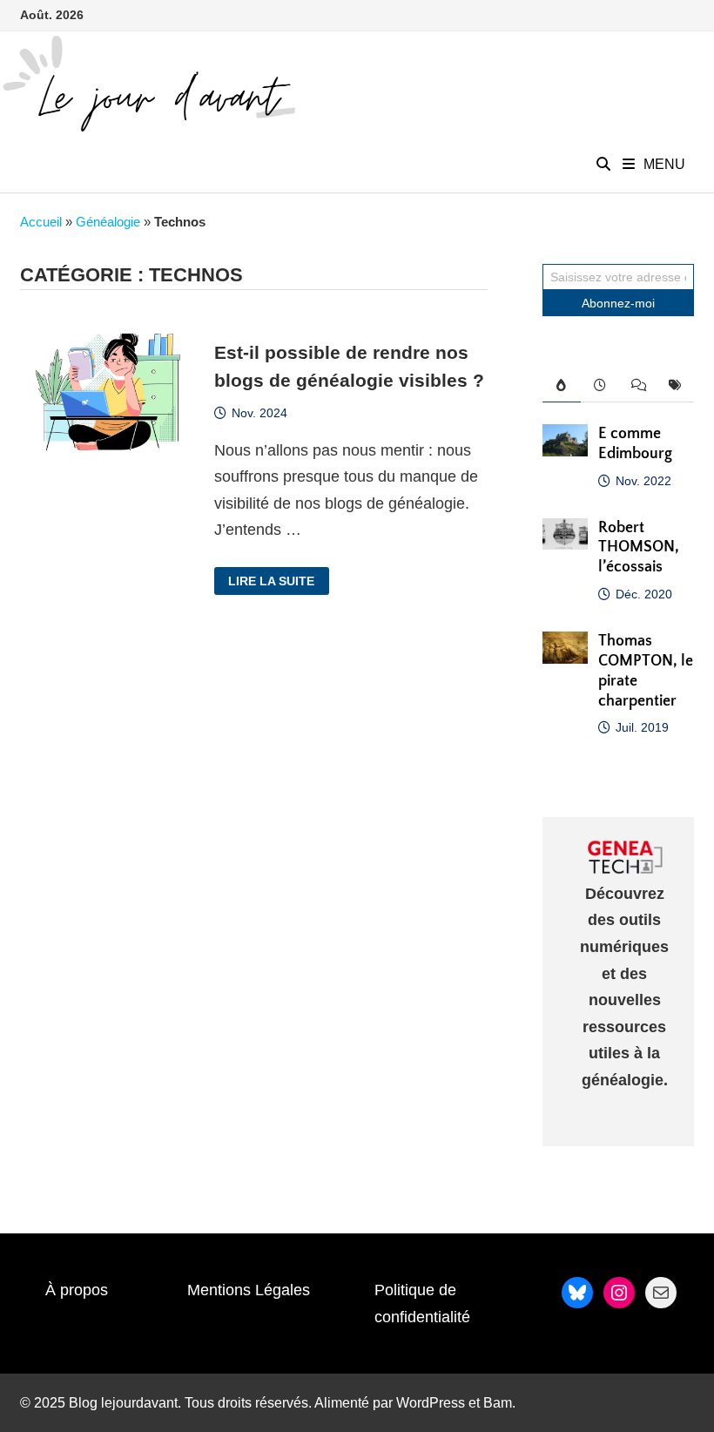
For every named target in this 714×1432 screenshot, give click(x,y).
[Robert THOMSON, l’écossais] (565, 531)
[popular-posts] (561, 385)
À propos (76, 1290)
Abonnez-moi (618, 303)
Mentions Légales (248, 1290)
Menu (664, 164)
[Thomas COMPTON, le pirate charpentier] (565, 644)
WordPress (430, 1402)
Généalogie (108, 221)
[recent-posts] (599, 385)
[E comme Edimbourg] (565, 437)
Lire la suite (270, 581)
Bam (497, 1402)
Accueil (41, 221)
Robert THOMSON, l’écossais (638, 548)
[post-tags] (674, 385)
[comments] (637, 385)
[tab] (561, 385)
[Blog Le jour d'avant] (148, 82)
